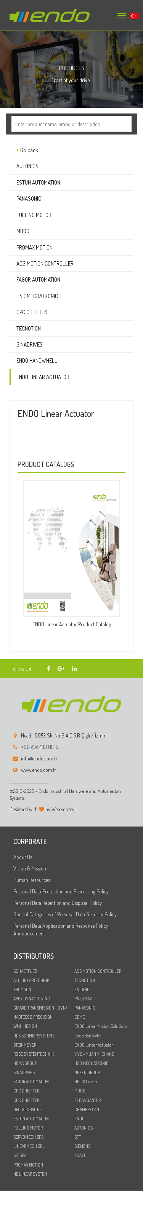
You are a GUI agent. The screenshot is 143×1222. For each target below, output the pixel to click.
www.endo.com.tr (38, 770)
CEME (79, 1017)
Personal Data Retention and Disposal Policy (57, 902)
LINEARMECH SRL (29, 1146)
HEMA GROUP (25, 1063)
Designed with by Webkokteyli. (43, 809)
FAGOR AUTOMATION (38, 279)
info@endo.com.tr (39, 758)
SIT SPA (19, 1155)
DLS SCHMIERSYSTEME (34, 1036)
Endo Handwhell (36, 360)
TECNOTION (28, 328)
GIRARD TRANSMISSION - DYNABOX (40, 1008)
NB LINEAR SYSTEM (30, 1174)
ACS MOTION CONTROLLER (45, 263)
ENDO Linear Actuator (42, 377)
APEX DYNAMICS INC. (32, 999)
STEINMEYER (24, 1045)
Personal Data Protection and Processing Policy (61, 891)
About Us (22, 857)
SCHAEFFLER (25, 971)
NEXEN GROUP (87, 1072)
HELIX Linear (85, 1081)
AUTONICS (27, 166)
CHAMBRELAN (86, 1109)
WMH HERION (25, 1026)
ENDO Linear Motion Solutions (100, 1026)
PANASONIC (28, 198)
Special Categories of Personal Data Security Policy (65, 914)
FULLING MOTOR (33, 215)
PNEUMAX (83, 999)
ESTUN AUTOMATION (38, 182)
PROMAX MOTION (34, 247)
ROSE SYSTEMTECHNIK (33, 1054)
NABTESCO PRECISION (33, 1017)
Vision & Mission (29, 868)
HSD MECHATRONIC (37, 296)
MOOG (22, 231)
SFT (77, 1137)
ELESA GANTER (87, 1100)
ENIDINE (81, 989)
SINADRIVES (29, 344)
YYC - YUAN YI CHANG (94, 1054)
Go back (29, 150)
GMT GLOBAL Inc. (28, 1109)
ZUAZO (80, 1155)
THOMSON (22, 989)
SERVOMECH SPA (28, 1137)
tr (131, 16)
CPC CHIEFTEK (31, 312)
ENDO (79, 1119)
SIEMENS (82, 1146)
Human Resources (31, 880)
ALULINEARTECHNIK (31, 980)
